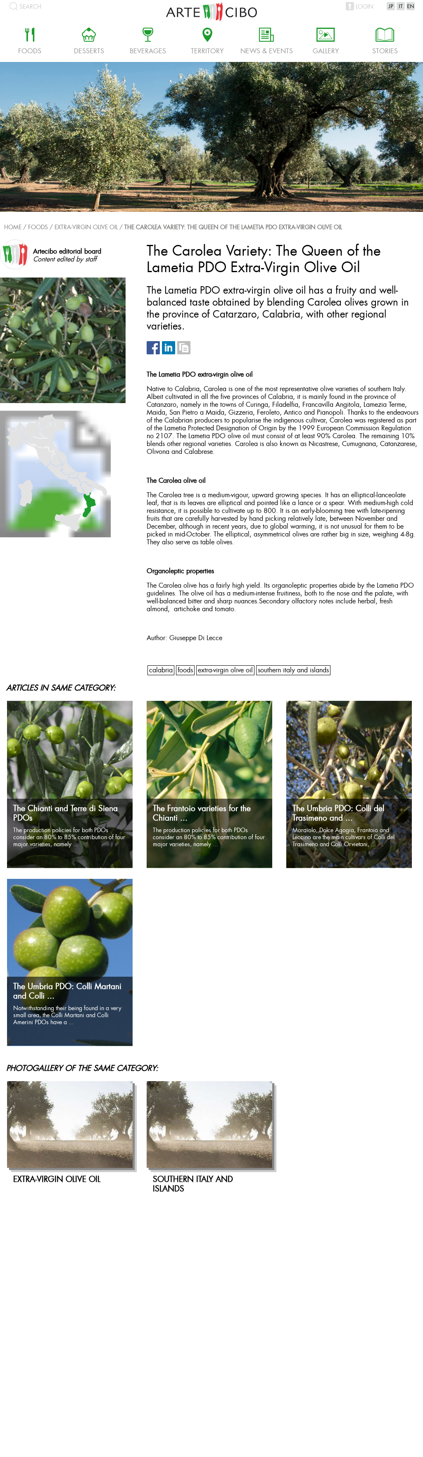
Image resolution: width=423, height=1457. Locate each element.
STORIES (385, 42)
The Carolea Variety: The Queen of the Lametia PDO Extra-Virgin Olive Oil (233, 227)
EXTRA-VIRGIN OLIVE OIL (86, 227)
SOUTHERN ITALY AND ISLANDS (293, 670)
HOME (12, 227)
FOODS (185, 670)
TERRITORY (207, 42)
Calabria (161, 670)
